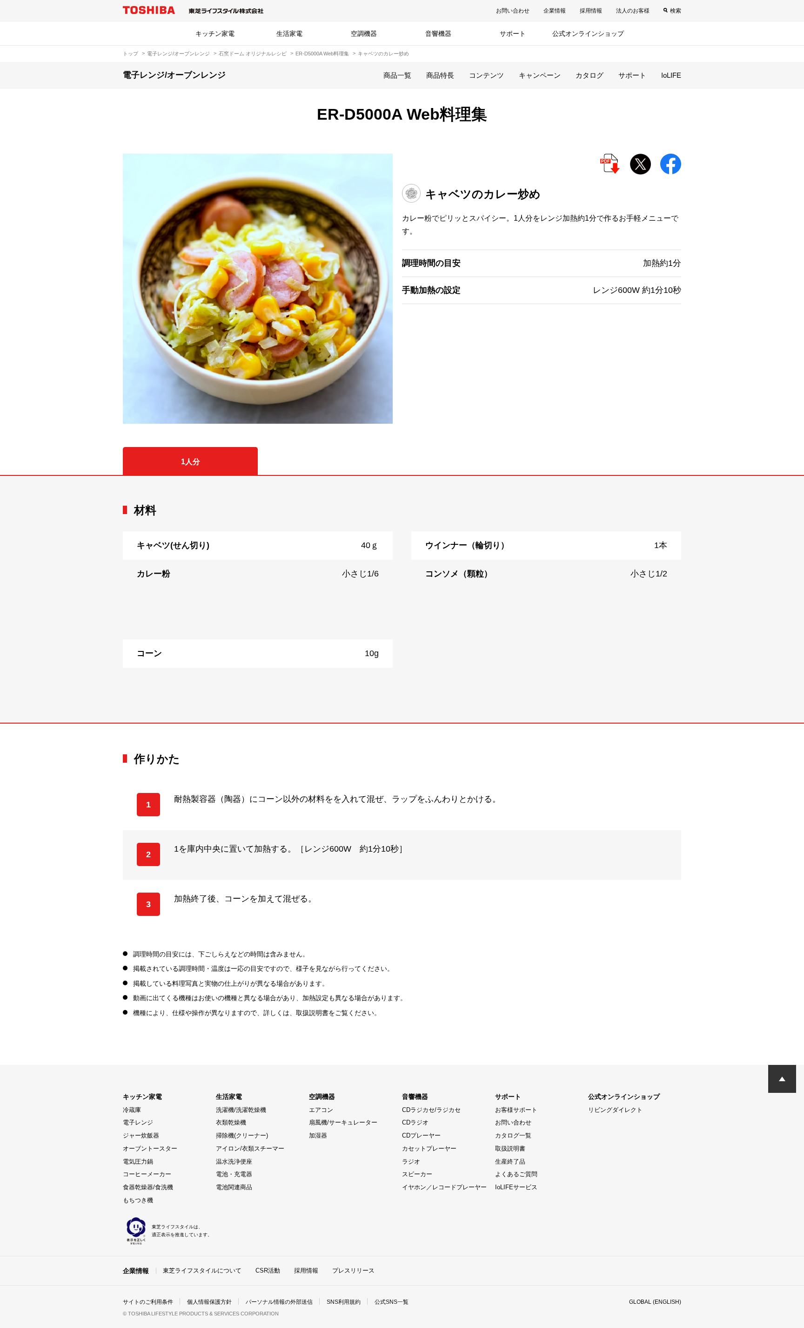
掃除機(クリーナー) (242, 1135)
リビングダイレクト (615, 1109)
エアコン (321, 1109)
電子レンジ (138, 1122)
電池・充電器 (234, 1174)
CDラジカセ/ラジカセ (431, 1109)
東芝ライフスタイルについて (202, 1270)
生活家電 (289, 33)
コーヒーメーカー (147, 1174)
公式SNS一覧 (392, 1302)
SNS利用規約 (344, 1302)
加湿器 (318, 1135)
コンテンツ (486, 75)
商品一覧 (397, 75)
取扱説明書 (510, 1148)
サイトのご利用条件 (148, 1302)
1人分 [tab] (190, 462)
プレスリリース (353, 1270)
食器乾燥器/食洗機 (148, 1187)
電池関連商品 (234, 1187)
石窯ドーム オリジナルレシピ (253, 53)
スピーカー (417, 1174)
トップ (130, 53)
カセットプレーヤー (429, 1148)
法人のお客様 (633, 10)
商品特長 (440, 75)
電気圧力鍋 (138, 1161)
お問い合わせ (512, 10)
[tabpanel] (402, 599)
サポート (513, 33)
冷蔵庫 (132, 1109)
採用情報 (591, 10)
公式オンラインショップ (588, 33)
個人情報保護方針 (209, 1302)
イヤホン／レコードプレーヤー (444, 1187)
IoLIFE (671, 75)
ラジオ (411, 1161)
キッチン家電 (214, 33)
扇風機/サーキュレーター (343, 1122)
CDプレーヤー (421, 1135)
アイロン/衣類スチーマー (250, 1148)
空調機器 (364, 33)
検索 (675, 10)
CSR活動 (267, 1270)
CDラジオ (415, 1122)
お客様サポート (516, 1109)
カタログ (589, 75)
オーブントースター (150, 1148)
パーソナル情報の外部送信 (279, 1302)
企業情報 (554, 10)
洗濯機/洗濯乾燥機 (241, 1109)
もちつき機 (138, 1200)
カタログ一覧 (513, 1135)
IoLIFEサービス (516, 1187)
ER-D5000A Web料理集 (322, 53)
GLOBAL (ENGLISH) (655, 1302)
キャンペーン (540, 75)
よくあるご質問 (516, 1174)
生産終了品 (510, 1161)
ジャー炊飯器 (141, 1135)
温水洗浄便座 (234, 1161)
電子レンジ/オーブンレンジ (178, 53)
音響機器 (438, 33)
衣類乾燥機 (231, 1122)
